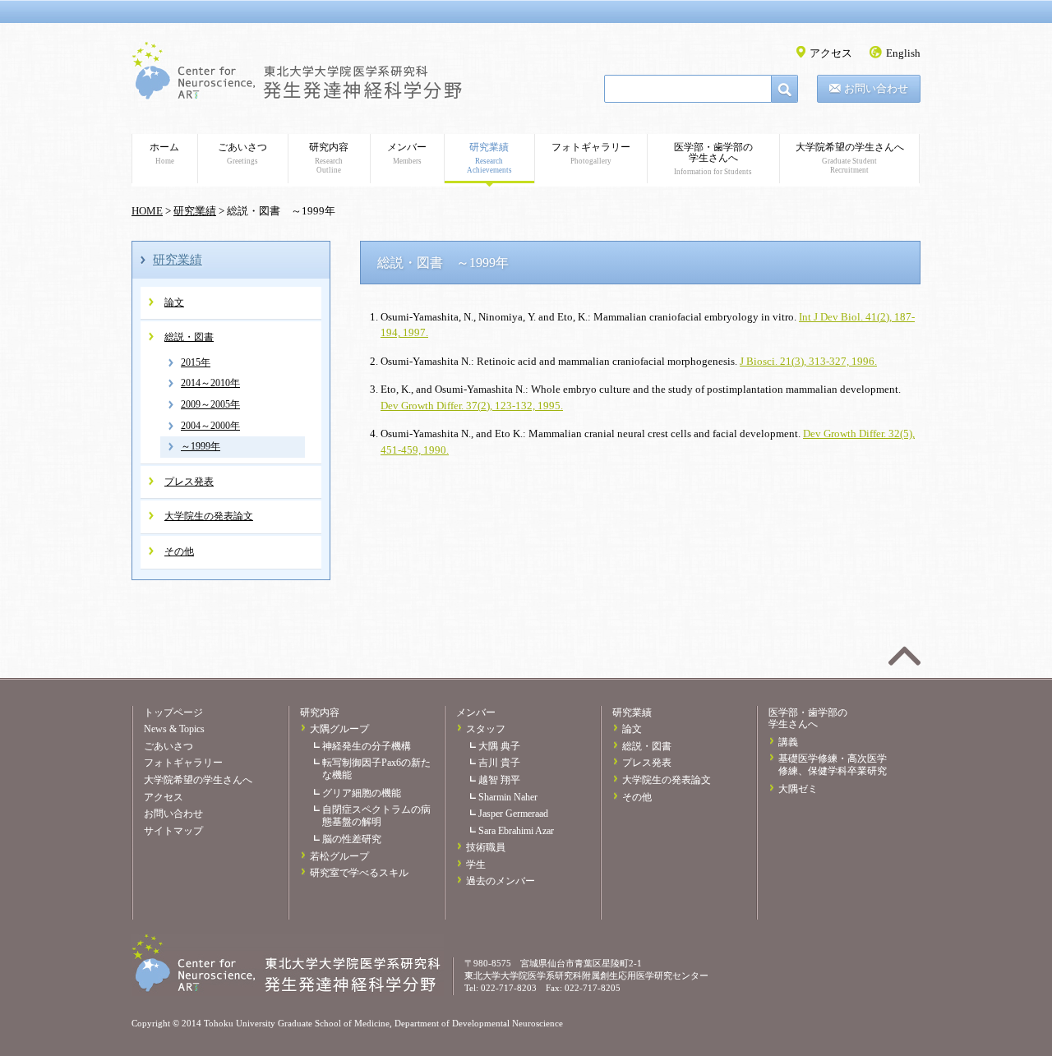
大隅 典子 (499, 746)
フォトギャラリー (590, 153)
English (903, 53)
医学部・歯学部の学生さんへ (713, 158)
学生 (476, 864)
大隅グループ (339, 729)
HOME (147, 211)
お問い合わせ (876, 88)
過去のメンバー (500, 881)
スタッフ (485, 729)
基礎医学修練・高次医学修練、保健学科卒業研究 (832, 765)
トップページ (173, 712)
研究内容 (328, 157)
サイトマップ (173, 831)
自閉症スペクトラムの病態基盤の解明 (376, 816)
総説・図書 (189, 337)
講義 (788, 742)
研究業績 (489, 157)
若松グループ (339, 856)
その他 (179, 551)
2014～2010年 (210, 383)
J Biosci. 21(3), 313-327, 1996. (808, 361)
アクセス (831, 53)
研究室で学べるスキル (359, 872)
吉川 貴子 (499, 762)
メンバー (407, 153)
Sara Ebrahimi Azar (516, 831)
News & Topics (174, 729)
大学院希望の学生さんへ (850, 157)
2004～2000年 (210, 425)
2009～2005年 (210, 404)
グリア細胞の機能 (361, 793)
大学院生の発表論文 (208, 516)
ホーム (164, 153)
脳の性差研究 (351, 839)
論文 (174, 302)
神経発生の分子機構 (366, 746)
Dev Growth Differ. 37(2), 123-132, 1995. (472, 405)
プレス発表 (189, 481)
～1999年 (200, 446)
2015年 (195, 362)
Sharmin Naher (508, 797)
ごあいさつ (242, 153)
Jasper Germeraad (513, 813)
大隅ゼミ (798, 789)
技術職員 (485, 847)
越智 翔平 (499, 780)
